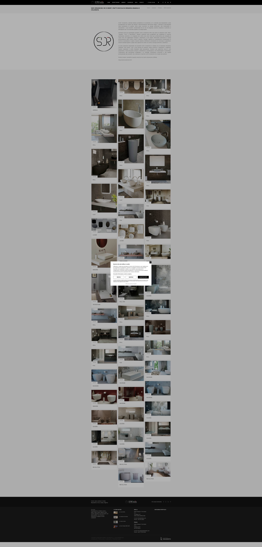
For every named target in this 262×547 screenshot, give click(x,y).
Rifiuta (119, 277)
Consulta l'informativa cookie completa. (122, 273)
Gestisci (131, 277)
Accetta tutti (143, 277)
